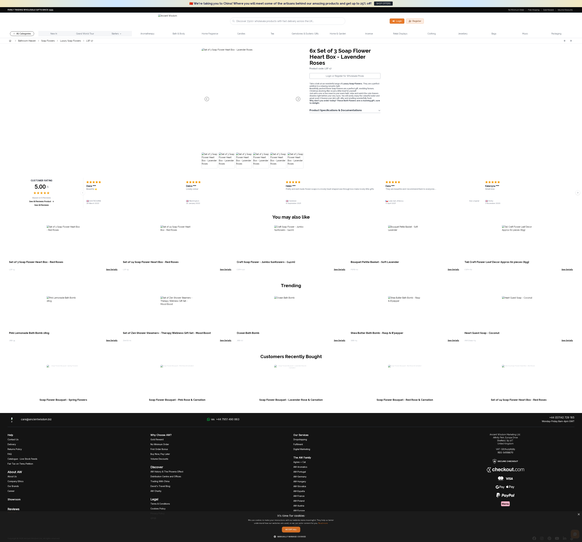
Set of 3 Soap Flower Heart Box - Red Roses (36, 262)
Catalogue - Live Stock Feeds (22, 459)
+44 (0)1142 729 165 (561, 417)
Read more (323, 523)
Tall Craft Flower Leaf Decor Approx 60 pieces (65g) (497, 262)
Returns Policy (15, 449)
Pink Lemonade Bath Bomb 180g (29, 333)
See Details (111, 269)
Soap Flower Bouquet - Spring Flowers (63, 399)
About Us (12, 476)
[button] (291, 536)
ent (298, 444)
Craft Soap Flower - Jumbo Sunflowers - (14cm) (266, 262)
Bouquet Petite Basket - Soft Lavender (375, 262)
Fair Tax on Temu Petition (20, 463)
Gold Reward (548, 10)
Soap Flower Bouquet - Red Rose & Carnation (405, 399)
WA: (225, 419)
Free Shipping (533, 10)
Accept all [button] (291, 529)
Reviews (13, 509)
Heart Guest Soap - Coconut (482, 333)
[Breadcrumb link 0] (10, 41)
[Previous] (564, 41)
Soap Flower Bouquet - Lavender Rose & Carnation (291, 399)
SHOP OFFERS (383, 3)
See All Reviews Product (40, 201)
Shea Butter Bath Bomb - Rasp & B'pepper (377, 333)
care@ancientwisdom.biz (36, 419)
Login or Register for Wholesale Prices (345, 76)
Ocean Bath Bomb (248, 333)
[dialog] (291, 526)
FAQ (10, 454)
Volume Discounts (565, 10)
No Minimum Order (516, 10)
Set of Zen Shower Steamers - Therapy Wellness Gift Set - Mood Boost (167, 333)
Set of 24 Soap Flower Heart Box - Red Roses (151, 262)
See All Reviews (41, 205)
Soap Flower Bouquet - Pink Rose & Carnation (177, 399)
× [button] (578, 514)
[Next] (570, 41)
